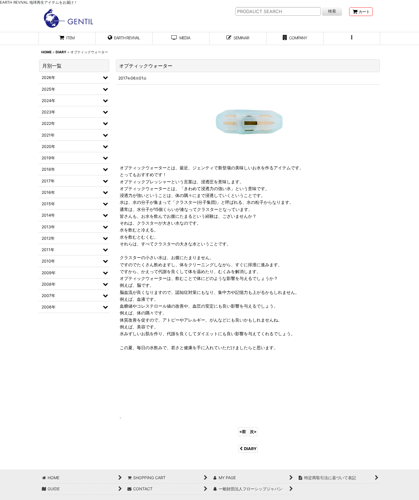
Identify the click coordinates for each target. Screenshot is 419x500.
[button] (352, 38)
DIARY (250, 448)
